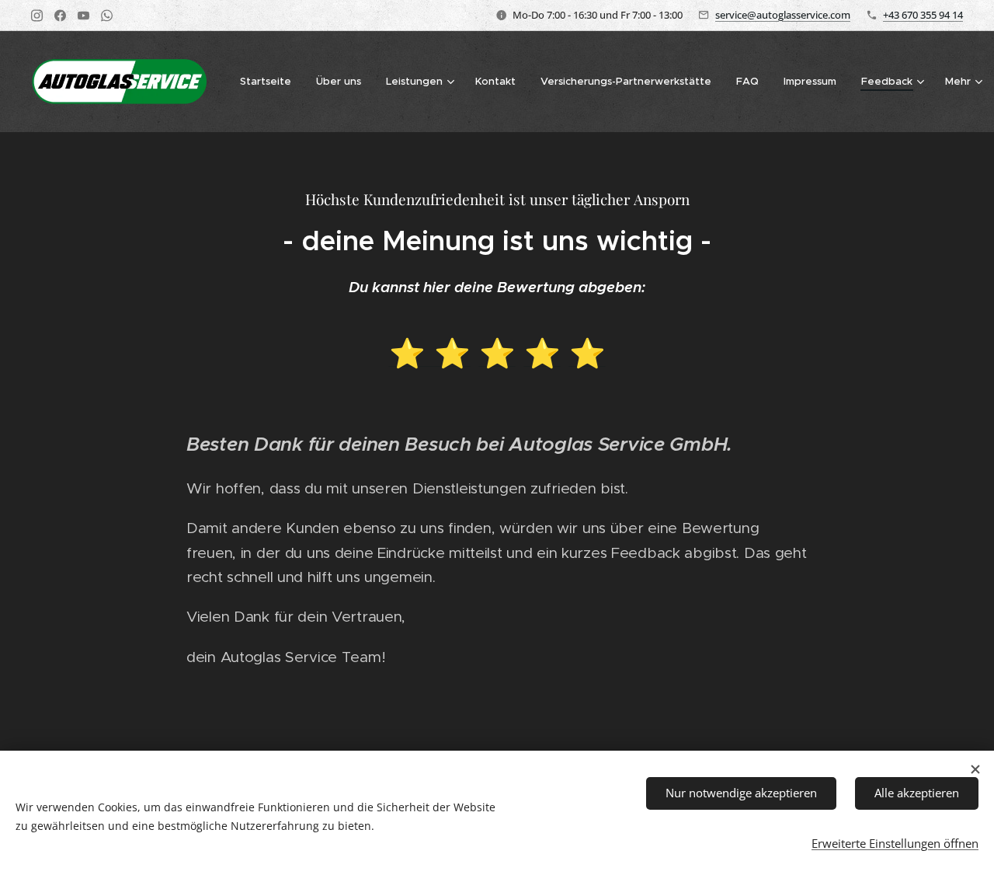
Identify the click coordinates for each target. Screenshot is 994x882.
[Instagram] (37, 15)
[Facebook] (60, 15)
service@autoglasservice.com (782, 15)
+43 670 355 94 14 (923, 15)
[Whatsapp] (106, 15)
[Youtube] (83, 15)
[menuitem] (270, 81)
